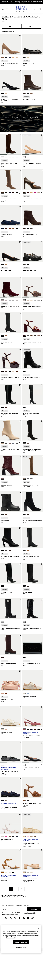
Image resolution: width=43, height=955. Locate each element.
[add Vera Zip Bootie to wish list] (20, 456)
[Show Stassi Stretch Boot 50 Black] (2, 335)
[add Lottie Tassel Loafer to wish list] (20, 778)
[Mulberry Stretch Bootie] (32, 501)
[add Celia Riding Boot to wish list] (41, 564)
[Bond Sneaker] (10, 716)
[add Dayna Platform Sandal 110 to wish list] (41, 313)
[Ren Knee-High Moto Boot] (10, 608)
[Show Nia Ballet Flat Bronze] (28, 57)
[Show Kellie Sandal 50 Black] (13, 836)
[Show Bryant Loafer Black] (17, 228)
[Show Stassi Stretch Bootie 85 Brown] (10, 550)
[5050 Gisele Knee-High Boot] (10, 144)
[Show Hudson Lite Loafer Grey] (24, 264)
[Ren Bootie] (10, 501)
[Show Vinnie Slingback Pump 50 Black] (28, 729)
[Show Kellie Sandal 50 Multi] (10, 836)
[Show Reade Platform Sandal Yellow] (13, 371)
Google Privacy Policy (30, 913)
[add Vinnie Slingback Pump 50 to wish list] (41, 707)
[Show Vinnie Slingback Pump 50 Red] (24, 729)
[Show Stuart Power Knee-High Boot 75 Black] (6, 192)
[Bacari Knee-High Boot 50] (32, 608)
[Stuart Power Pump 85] (10, 44)
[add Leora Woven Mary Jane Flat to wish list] (41, 814)
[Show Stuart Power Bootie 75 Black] (6, 443)
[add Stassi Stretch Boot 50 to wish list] (20, 313)
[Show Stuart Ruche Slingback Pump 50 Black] (2, 93)
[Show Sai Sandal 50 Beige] (10, 872)
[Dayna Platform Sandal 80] (32, 287)
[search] (34, 9)
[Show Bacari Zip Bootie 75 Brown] (24, 228)
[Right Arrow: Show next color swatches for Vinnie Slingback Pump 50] (41, 729)
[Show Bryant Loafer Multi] (13, 228)
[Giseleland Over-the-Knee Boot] (32, 465)
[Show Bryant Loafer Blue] (2, 228)
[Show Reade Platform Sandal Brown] (6, 371)
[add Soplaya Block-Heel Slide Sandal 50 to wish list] (41, 850)
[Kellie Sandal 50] (10, 823)
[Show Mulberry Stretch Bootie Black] (24, 514)
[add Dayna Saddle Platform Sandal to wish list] (41, 778)
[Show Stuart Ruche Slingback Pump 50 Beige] (6, 93)
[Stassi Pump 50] (10, 251)
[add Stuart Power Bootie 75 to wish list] (20, 421)
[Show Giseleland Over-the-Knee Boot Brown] (24, 478)
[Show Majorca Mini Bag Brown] (6, 693)
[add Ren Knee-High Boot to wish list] (20, 635)
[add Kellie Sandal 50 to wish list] (20, 814)
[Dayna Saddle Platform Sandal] (32, 787)
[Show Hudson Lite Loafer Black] (28, 264)
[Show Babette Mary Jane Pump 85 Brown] (24, 192)
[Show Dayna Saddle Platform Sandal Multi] (24, 800)
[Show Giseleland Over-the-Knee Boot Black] (28, 478)
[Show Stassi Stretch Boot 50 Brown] (6, 335)
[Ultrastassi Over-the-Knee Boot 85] (32, 394)
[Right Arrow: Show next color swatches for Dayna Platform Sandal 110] (41, 335)
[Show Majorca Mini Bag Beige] (2, 693)
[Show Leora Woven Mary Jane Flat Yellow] (31, 836)
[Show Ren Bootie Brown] (6, 514)
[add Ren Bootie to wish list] (20, 492)
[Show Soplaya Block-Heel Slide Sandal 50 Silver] (28, 872)
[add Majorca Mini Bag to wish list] (20, 671)
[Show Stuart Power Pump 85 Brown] (2, 57)
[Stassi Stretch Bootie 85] (10, 537)
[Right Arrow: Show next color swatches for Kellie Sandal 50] (19, 836)
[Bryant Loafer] (10, 215)
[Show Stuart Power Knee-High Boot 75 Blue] (10, 192)
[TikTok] (19, 918)
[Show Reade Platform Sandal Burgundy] (2, 371)
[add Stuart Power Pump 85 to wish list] (20, 35)
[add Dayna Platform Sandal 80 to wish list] (41, 278)
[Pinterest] (23, 918)
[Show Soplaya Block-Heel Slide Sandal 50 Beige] (24, 872)
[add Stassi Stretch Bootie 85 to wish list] (20, 528)
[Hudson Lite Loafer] (32, 251)
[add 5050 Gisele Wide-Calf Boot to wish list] (41, 528)
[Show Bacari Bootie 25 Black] (28, 93)
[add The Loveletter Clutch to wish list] (41, 635)
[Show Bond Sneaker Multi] (6, 729)
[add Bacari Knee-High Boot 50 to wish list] (41, 599)
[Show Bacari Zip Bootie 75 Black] (28, 228)
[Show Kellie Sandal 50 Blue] (17, 836)
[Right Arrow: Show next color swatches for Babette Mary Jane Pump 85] (41, 192)
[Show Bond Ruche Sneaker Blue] (28, 693)
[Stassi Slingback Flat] (32, 751)
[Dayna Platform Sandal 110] (32, 322)
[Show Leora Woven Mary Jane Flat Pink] (28, 836)
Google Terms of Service (8, 914)
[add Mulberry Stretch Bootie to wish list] (41, 492)
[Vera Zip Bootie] (10, 465)
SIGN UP (34, 909)
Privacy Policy (11, 937)
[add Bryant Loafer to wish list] (20, 206)
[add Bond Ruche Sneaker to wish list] (41, 671)
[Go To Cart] (39, 9)
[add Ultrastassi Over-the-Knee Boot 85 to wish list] (41, 385)
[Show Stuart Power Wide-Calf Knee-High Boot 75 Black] (24, 443)
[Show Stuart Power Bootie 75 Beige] (2, 443)
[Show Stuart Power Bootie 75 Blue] (13, 443)
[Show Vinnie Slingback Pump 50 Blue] (31, 729)
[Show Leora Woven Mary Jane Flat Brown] (35, 836)
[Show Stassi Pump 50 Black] (2, 264)
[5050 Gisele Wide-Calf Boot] (32, 537)
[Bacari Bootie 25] (32, 80)
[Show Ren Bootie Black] (2, 514)
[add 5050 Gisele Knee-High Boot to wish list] (20, 135)
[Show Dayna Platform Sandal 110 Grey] (28, 335)
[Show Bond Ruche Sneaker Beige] (24, 693)
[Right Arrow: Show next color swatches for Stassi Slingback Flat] (41, 764)
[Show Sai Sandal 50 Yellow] (6, 872)
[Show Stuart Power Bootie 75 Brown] (10, 443)
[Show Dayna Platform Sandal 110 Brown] (24, 335)
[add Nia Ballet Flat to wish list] (41, 35)
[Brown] (2, 657)
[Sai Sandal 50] (10, 859)
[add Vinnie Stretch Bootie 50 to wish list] (20, 278)
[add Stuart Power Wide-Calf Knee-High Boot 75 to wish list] (41, 421)
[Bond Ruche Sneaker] (32, 680)
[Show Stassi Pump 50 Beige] (6, 264)
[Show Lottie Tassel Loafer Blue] (2, 800)
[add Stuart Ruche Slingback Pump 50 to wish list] (20, 71)
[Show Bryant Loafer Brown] (6, 228)
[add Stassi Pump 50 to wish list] (20, 242)
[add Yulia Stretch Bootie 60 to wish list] (41, 349)
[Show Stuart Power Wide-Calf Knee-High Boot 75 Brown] (28, 443)
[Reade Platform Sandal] (10, 358)
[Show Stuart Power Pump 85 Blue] (6, 57)
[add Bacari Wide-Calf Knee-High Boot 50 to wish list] (20, 385)
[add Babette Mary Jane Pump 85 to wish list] (41, 170)
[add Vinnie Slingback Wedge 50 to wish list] (41, 135)
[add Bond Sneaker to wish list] (20, 707)
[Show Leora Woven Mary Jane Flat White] (24, 836)
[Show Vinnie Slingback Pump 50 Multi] (35, 729)
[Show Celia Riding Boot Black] (24, 586)
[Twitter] (15, 918)
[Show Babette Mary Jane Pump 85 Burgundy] (28, 192)
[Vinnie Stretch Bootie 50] (10, 287)
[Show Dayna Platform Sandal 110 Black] (35, 335)
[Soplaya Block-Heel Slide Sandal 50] (32, 859)
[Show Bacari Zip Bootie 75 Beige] (31, 228)
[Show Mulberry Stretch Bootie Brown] (28, 514)
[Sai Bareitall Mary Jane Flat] (10, 751)
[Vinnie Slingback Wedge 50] (32, 144)
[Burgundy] (2, 478)
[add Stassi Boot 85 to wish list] (20, 564)
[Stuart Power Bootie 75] (10, 430)
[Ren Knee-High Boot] (10, 644)
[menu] (2, 9)
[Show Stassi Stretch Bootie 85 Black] (2, 550)
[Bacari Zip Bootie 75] (32, 215)
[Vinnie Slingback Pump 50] (32, 716)
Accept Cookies (21, 942)
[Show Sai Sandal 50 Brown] (2, 872)
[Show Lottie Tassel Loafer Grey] (6, 800)
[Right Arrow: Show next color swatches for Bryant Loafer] (19, 228)
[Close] (39, 928)
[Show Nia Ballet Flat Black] (24, 57)
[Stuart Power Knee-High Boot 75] (10, 179)
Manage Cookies (21, 947)
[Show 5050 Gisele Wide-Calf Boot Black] (24, 550)
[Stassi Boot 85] (10, 573)
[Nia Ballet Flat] (32, 44)
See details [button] (21, 3)
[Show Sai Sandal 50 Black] (13, 872)
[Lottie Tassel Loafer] (10, 787)
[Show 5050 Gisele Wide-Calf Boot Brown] (28, 550)
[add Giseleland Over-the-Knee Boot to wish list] (41, 456)
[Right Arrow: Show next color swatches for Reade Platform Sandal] (19, 371)
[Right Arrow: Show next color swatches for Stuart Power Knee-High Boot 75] (19, 192)
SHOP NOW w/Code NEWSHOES (33, 1)
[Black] (24, 371)
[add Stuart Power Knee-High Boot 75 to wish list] (20, 170)
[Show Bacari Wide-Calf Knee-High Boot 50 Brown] (6, 407)
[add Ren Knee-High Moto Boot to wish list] (20, 599)
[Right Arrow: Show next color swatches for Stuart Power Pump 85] (19, 57)
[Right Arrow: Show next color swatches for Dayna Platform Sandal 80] (41, 300)
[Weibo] (32, 918)
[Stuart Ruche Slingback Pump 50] (10, 80)
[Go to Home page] (21, 9)
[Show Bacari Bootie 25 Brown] (24, 93)
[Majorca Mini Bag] (10, 680)
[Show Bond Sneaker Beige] (2, 729)
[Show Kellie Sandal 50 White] (2, 836)
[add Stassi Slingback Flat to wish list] (41, 742)
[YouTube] (28, 918)
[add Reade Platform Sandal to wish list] (20, 349)
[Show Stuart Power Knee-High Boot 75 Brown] (2, 192)
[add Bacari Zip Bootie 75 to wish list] (41, 206)
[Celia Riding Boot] (32, 573)
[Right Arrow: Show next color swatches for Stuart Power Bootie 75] (19, 443)
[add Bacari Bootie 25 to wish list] (41, 71)
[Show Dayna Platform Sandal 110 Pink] (39, 335)
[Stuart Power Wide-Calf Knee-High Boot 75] (32, 430)
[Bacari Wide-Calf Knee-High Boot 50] (10, 394)
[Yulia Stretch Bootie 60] (32, 358)
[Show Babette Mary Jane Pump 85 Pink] (35, 192)
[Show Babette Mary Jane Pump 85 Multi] (39, 192)
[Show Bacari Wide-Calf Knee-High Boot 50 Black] (2, 407)
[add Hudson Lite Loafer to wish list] (41, 242)
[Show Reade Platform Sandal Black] (10, 371)
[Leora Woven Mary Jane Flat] (32, 823)
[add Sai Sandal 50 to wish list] (20, 850)
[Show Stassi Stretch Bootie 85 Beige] (6, 550)
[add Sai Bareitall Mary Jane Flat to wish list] (20, 742)
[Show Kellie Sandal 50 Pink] (6, 836)
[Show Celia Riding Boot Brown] (28, 586)
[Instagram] (6, 918)
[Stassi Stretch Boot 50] (10, 322)
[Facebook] (10, 918)
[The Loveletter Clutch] (32, 644)
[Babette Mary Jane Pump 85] (32, 179)
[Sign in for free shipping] (7, 8)
